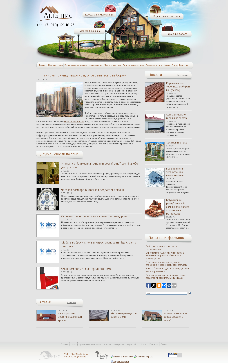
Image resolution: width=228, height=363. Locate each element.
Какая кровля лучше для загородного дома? (175, 317)
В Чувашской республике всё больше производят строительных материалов (177, 206)
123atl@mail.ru (78, 356)
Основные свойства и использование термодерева (94, 216)
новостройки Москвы (74, 121)
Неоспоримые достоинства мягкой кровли (70, 317)
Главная (43, 65)
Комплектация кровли (114, 344)
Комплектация (95, 65)
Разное (164, 344)
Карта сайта (132, 344)
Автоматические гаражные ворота (176, 116)
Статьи (175, 65)
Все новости (182, 75)
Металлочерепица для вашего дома (124, 315)
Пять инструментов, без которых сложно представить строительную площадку (166, 276)
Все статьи (71, 302)
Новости (52, 65)
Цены (60, 65)
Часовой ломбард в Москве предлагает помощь (93, 190)
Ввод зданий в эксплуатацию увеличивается (174, 172)
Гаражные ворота (154, 65)
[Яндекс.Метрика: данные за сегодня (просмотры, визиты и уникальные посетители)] (120, 361)
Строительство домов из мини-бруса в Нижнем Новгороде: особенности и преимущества (165, 255)
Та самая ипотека (176, 142)
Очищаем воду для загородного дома (86, 269)
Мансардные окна (112, 65)
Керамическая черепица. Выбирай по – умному (178, 86)
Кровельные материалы (76, 65)
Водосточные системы (133, 65)
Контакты (183, 65)
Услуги (167, 65)
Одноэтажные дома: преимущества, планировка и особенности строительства (166, 263)
